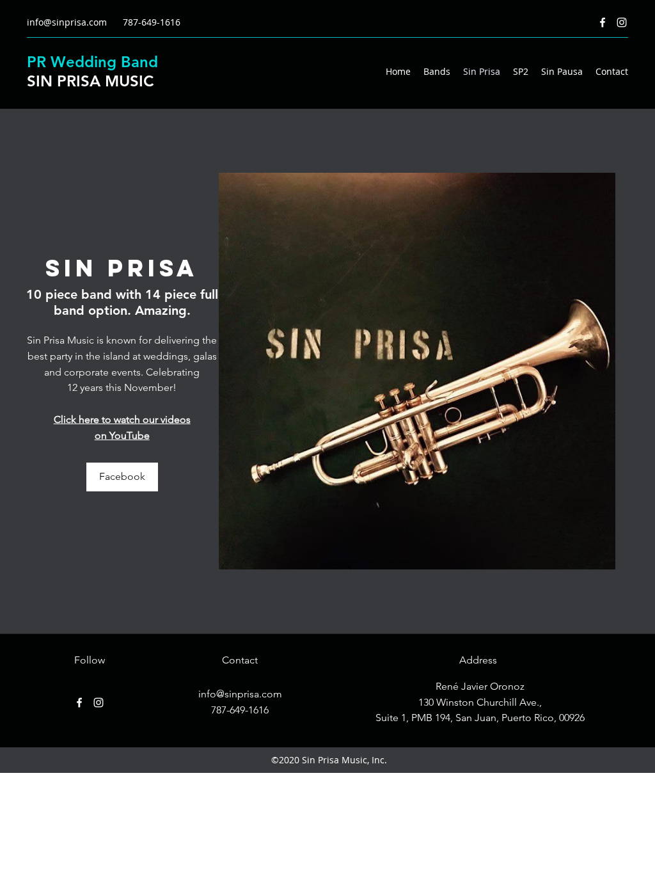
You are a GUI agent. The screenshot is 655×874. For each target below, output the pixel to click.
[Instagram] (621, 22)
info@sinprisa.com (67, 22)
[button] (417, 371)
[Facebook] (602, 22)
